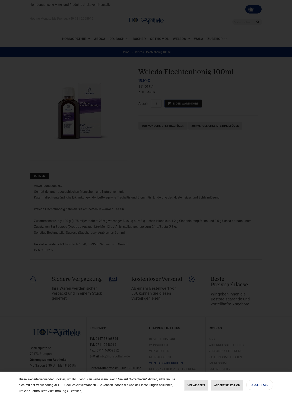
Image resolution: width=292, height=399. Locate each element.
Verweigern (196, 385)
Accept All (259, 385)
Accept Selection (227, 385)
